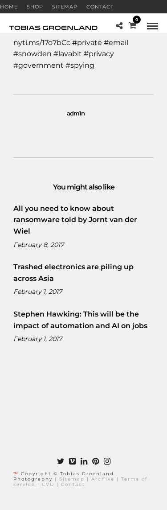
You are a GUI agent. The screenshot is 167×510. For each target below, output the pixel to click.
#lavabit (67, 53)
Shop (35, 7)
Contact (100, 7)
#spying (79, 65)
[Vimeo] (72, 461)
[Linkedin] (83, 461)
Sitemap (64, 7)
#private (87, 42)
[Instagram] (106, 461)
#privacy (99, 53)
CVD (48, 484)
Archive (102, 479)
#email (116, 42)
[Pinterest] (95, 461)
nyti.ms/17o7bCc (41, 42)
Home (9, 7)
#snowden (32, 53)
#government (38, 65)
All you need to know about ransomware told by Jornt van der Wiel (75, 219)
